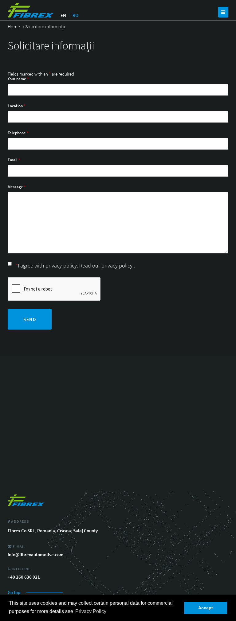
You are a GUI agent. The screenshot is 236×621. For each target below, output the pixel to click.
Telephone (18, 132)
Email (14, 159)
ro (75, 15)
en (63, 15)
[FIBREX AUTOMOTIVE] (31, 10)
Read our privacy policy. (106, 265)
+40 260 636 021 (24, 577)
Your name (18, 78)
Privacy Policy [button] (90, 611)
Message (17, 186)
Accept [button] (205, 607)
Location (17, 105)
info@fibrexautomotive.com (36, 554)
